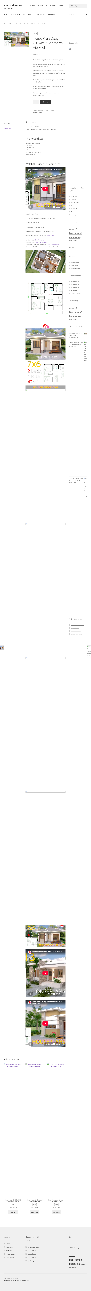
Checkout (40, 5)
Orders (8, 1244)
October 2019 (74, 265)
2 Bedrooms (38, 112)
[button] (26, 34)
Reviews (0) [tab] (7, 128)
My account (32, 5)
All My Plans (14, 15)
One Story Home (14, 24)
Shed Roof (74, 208)
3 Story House (75, 287)
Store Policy (53, 5)
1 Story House (75, 281)
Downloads (51, 15)
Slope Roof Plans (76, 631)
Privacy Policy (8, 1281)
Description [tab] (7, 123)
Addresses (9, 1250)
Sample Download (73, 240)
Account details (10, 1254)
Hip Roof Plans (75, 628)
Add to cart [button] (13, 1212)
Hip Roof (41, 110)
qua (72, 205)
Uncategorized (75, 215)
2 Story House (75, 284)
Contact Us (61, 5)
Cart (46, 5)
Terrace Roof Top (76, 212)
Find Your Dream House (77, 625)
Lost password (10, 1257)
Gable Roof (74, 196)
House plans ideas (76, 293)
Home (5, 15)
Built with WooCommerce (21, 1281)
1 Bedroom (72, 229)
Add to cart (45, 102)
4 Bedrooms (82, 237)
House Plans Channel (52, 244)
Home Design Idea (41, 242)
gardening (74, 290)
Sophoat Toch (50, 236)
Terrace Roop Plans (76, 634)
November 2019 (75, 262)
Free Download (40, 15)
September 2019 (75, 268)
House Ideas (27, 15)
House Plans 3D (13, 5)
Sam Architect (39, 240)
